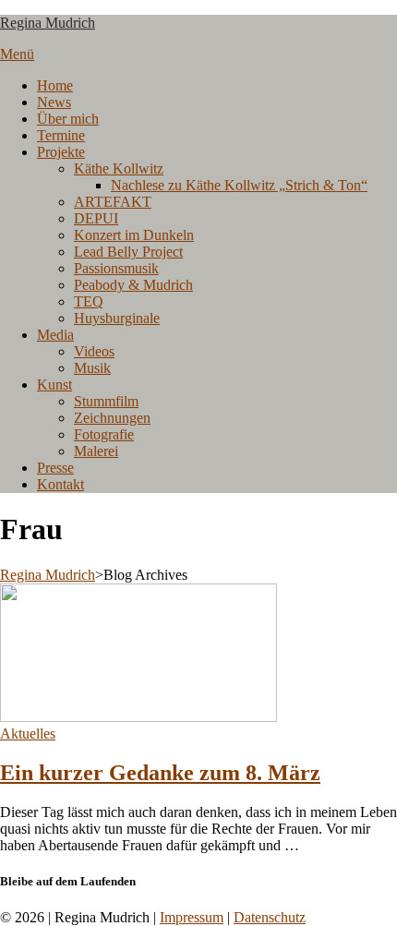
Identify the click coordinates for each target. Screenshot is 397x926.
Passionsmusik (116, 268)
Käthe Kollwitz (118, 168)
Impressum (191, 917)
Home (55, 85)
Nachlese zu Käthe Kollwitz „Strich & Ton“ (239, 185)
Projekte (61, 152)
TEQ (88, 301)
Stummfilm (106, 401)
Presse (55, 467)
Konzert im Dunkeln (134, 235)
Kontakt (60, 484)
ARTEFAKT (112, 202)
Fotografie (104, 434)
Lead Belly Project (128, 251)
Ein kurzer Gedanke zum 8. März (160, 773)
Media (55, 335)
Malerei (96, 451)
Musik (92, 368)
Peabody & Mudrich (133, 285)
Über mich (68, 118)
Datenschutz (270, 917)
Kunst (54, 384)
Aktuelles (27, 733)
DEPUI (96, 218)
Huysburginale (117, 318)
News (54, 102)
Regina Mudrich (47, 22)
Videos (94, 351)
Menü (17, 54)
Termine (61, 135)
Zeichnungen (112, 418)
